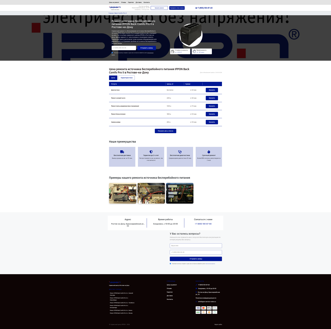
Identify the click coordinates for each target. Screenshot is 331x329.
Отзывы (123, 2)
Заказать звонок (159, 8)
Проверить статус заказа (177, 8)
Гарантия (131, 2)
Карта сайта (218, 324)
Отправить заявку (146, 48)
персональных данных (210, 263)
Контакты (147, 2)
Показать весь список (165, 131)
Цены (113, 78)
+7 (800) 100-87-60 (203, 224)
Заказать (212, 90)
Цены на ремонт (114, 2)
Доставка (139, 2)
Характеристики (127, 78)
